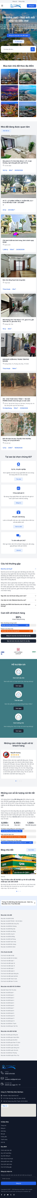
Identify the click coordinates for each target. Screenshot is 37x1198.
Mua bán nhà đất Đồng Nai (8, 928)
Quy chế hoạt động (6, 1153)
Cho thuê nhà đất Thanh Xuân (9, 978)
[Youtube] (7, 1194)
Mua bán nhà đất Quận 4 (7, 1000)
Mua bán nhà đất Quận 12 (7, 1021)
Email (6, 1077)
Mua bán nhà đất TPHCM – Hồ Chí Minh (11, 921)
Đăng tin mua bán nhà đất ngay (18, 35)
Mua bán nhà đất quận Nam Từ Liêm (10, 1042)
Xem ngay (18, 686)
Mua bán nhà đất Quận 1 (7, 992)
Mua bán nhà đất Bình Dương (8, 926)
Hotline (7, 1071)
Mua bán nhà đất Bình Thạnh (8, 1023)
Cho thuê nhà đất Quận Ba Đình (9, 976)
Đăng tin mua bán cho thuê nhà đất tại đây (18, 635)
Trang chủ (3, 1125)
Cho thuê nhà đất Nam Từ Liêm (9, 981)
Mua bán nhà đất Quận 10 (7, 1015)
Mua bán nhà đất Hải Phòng (8, 939)
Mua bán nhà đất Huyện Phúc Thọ (10, 1055)
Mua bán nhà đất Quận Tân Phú (9, 1026)
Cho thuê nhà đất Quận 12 (8, 965)
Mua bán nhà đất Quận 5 (7, 1003)
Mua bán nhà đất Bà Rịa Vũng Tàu (10, 923)
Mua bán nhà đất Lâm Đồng (8, 931)
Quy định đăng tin (5, 1155)
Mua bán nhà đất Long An (8, 934)
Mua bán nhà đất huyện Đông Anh (10, 1047)
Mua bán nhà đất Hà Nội (7, 918)
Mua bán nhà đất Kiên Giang (8, 944)
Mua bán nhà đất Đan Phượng (9, 1052)
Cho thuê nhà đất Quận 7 (7, 968)
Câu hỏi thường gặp (6, 1167)
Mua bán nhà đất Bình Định (8, 947)
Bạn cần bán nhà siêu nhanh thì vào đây (18, 641)
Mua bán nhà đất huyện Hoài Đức (10, 1045)
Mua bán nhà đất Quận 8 (7, 1010)
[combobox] (16, 49)
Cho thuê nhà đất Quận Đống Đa (9, 973)
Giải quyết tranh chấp (6, 1161)
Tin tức (3, 876)
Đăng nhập (22, 1)
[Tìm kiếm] (33, 49)
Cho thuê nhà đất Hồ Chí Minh (9, 958)
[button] (2, 5)
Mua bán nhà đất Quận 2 (7, 995)
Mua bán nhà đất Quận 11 (7, 1018)
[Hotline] (2, 1072)
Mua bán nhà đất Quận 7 (7, 1008)
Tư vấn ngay (18, 41)
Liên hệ (18, 550)
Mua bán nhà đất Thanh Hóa (8, 941)
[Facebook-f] (1, 1194)
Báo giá (3, 1133)
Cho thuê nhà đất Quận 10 (8, 963)
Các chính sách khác (6, 1164)
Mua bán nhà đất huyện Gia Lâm (9, 1050)
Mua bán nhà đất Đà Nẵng (8, 936)
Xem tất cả (6, 130)
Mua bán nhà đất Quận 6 (7, 1005)
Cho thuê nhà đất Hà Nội (7, 955)
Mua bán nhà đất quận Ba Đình (9, 1040)
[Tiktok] (4, 1194)
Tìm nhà (18, 479)
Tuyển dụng (4, 1139)
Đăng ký (15, 1)
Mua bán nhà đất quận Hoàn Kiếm (10, 1037)
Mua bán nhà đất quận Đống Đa (9, 1034)
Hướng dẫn (4, 1136)
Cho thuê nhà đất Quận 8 (7, 971)
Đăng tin (31, 6)
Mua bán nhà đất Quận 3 (7, 997)
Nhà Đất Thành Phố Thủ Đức (8, 990)
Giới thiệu (3, 1131)
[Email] (2, 1078)
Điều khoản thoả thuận (7, 1158)
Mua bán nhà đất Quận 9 (7, 1013)
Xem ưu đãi (18, 526)
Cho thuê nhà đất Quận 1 (7, 960)
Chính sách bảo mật (6, 1150)
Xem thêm (31, 850)
